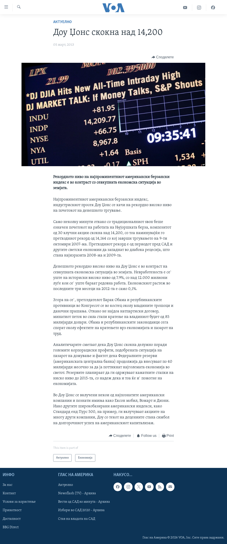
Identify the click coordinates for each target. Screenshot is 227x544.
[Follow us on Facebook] (118, 487)
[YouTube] (185, 7)
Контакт (9, 493)
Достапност (12, 519)
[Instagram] (199, 7)
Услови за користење (19, 502)
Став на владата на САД (76, 519)
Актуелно (62, 22)
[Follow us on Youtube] (149, 487)
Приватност (12, 510)
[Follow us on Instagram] (128, 487)
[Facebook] (213, 7)
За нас (7, 485)
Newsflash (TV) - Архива (77, 493)
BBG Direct (11, 527)
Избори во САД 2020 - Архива (81, 510)
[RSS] (160, 487)
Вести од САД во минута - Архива (84, 502)
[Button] (163, 57)
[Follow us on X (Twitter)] (139, 487)
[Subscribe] (170, 487)
